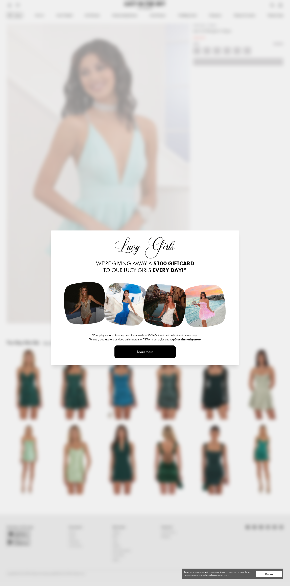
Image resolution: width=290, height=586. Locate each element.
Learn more (145, 351)
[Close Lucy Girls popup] (233, 237)
